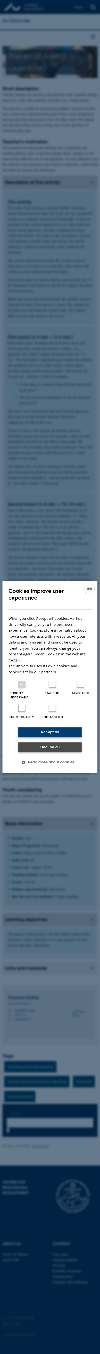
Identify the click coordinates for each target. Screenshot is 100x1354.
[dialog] (49, 677)
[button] (50, 762)
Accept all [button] (50, 732)
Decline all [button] (50, 747)
